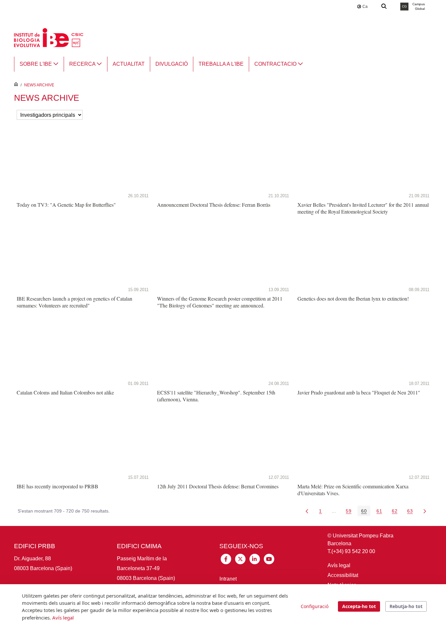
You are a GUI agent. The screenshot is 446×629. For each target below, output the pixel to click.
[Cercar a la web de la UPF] (384, 6)
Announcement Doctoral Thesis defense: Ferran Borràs (213, 204)
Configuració (314, 606)
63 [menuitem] (411, 512)
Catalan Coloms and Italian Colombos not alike (65, 392)
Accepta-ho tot (359, 606)
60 (365, 512)
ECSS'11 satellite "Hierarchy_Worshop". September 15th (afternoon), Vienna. (216, 396)
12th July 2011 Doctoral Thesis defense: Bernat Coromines (218, 486)
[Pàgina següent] (425, 511)
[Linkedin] (254, 558)
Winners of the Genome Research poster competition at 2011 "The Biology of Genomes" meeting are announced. (219, 302)
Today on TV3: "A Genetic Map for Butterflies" (66, 204)
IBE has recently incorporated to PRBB (57, 486)
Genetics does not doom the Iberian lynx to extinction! (353, 298)
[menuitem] (39, 64)
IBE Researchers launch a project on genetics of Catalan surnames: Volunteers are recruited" (74, 302)
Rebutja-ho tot (406, 606)
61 (381, 512)
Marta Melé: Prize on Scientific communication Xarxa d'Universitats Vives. (352, 490)
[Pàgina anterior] (307, 511)
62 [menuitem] (396, 512)
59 (350, 512)
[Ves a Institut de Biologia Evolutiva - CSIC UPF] (48, 37)
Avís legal (338, 565)
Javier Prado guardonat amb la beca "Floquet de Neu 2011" (358, 392)
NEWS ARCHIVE (39, 85)
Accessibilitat (342, 575)
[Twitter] (240, 558)
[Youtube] (269, 558)
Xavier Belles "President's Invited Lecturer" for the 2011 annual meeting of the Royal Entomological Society (363, 208)
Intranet (228, 579)
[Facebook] (225, 558)
